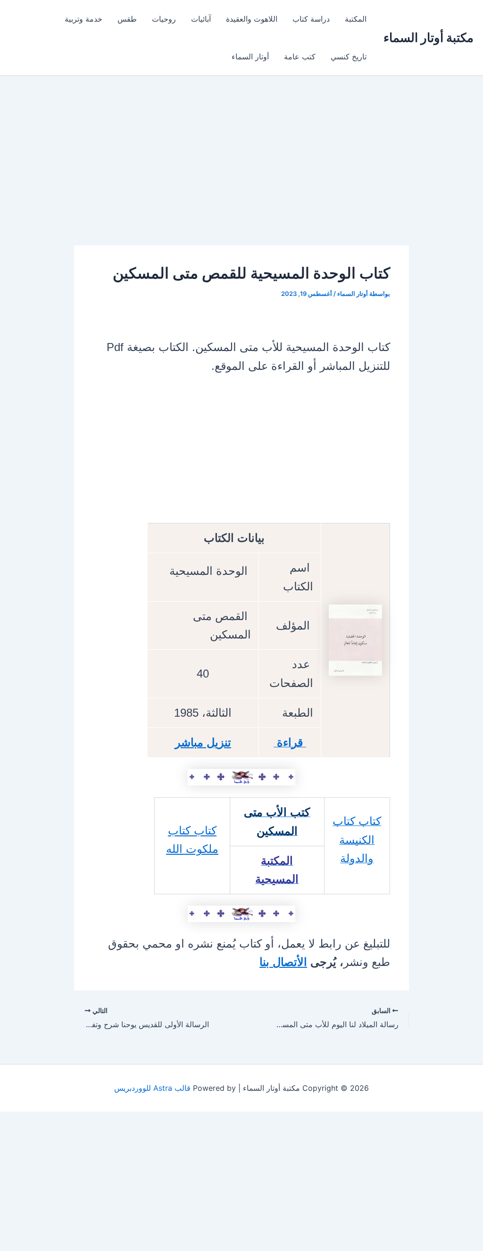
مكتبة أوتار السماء (428, 37)
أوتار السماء (250, 56)
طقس (127, 19)
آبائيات (201, 19)
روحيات (164, 19)
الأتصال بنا (283, 962)
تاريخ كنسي (348, 56)
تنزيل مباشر (203, 742)
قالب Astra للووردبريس (152, 1088)
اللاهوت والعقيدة (251, 19)
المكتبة (355, 19)
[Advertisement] (241, 176)
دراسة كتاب (311, 19)
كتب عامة (300, 56)
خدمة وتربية (83, 19)
